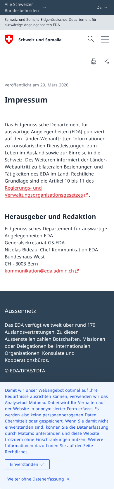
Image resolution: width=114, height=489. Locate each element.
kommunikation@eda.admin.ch (39, 270)
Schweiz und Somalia (39, 39)
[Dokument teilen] (106, 61)
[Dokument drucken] (93, 61)
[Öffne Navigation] (105, 39)
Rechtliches (16, 451)
